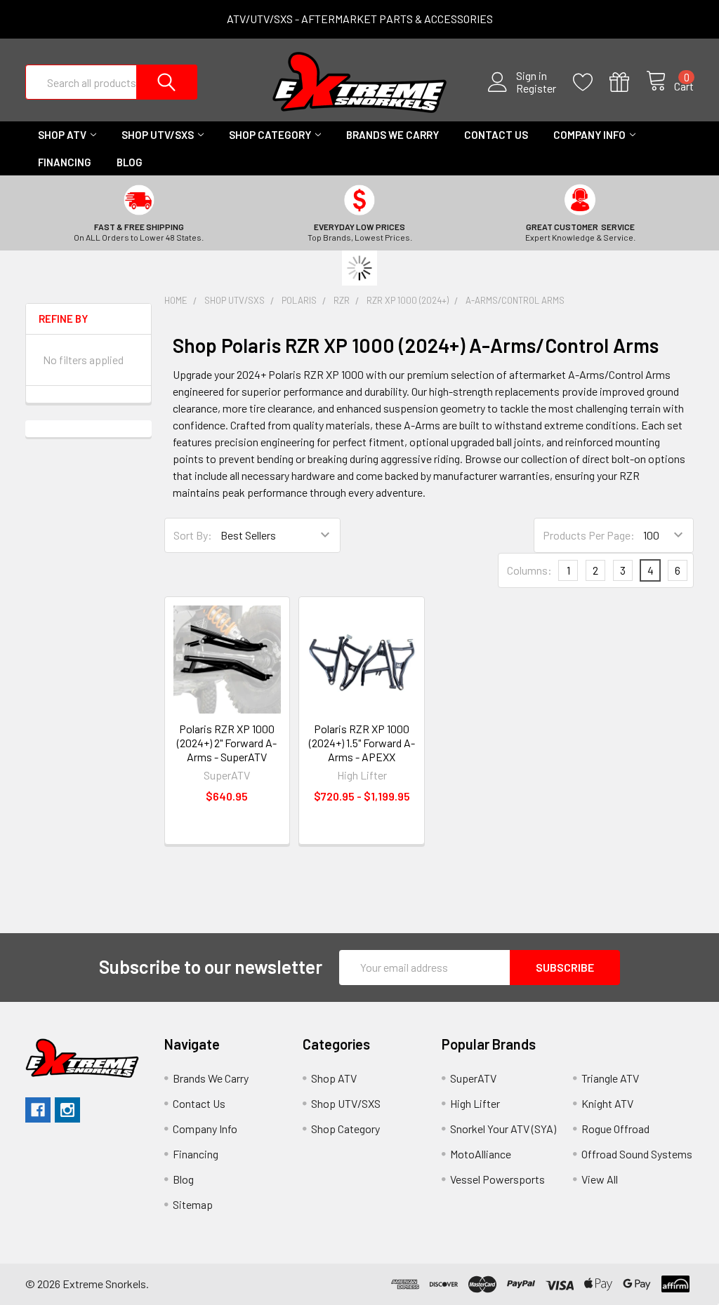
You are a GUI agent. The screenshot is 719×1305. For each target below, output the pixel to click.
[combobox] (111, 82)
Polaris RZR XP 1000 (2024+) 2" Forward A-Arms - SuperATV (227, 742)
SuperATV (473, 1078)
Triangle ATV (610, 1078)
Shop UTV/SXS (157, 134)
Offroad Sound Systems (636, 1153)
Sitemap (193, 1204)
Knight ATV (607, 1103)
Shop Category (270, 134)
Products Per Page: (589, 535)
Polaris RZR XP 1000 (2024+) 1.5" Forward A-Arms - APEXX (362, 742)
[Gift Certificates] (627, 82)
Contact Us (496, 134)
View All (599, 1179)
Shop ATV (62, 134)
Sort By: (192, 535)
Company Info (589, 134)
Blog (130, 162)
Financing (64, 162)
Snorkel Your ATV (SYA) (503, 1128)
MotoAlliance (480, 1153)
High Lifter (475, 1103)
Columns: (529, 570)
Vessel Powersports (497, 1179)
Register (536, 88)
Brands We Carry (392, 134)
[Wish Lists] (591, 82)
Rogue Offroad (615, 1128)
